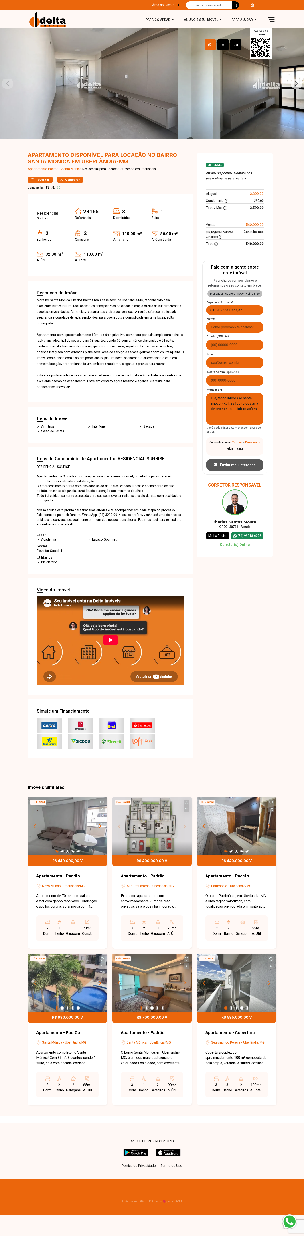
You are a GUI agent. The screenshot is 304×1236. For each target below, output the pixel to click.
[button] (252, 5)
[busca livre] (235, 5)
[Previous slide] (7, 83)
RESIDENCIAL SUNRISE (141, 458)
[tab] (210, 44)
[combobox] (234, 310)
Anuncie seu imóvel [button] (201, 20)
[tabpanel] (152, 83)
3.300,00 (257, 194)
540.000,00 (255, 224)
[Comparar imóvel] (102, 809)
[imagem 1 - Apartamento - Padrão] (67, 826)
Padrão (53, 169)
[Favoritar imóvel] (102, 803)
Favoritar (42, 179)
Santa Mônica (71, 169)
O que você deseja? (220, 302)
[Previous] (35, 826)
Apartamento (37, 169)
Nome (211, 318)
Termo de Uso (171, 1165)
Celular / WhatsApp (220, 336)
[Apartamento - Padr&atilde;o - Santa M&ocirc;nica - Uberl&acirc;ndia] (50, 19)
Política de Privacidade (139, 1165)
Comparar (72, 179)
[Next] (100, 826)
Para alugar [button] (243, 20)
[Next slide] (296, 83)
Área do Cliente (163, 5)
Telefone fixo (223, 372)
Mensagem (214, 389)
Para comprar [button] (158, 20)
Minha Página (217, 535)
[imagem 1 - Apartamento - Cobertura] (236, 983)
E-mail (211, 354)
